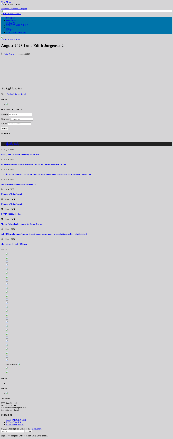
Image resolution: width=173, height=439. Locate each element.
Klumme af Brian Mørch (11, 194)
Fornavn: (4, 114)
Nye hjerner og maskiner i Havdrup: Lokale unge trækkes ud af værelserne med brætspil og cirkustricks (46, 174)
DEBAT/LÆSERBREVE (16, 32)
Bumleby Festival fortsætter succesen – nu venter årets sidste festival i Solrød (33, 164)
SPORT (9, 30)
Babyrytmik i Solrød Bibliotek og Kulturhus (20, 154)
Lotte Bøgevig (9, 54)
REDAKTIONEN (13, 422)
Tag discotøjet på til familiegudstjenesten (18, 184)
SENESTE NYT (13, 143)
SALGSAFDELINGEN (16, 420)
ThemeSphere (36, 429)
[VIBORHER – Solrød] (11, 14)
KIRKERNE (10, 23)
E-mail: (4, 124)
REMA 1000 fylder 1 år (11, 214)
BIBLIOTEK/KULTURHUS (17, 25)
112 (7, 27)
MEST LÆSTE (12, 145)
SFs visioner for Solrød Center (14, 244)
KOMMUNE (11, 20)
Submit (28, 431)
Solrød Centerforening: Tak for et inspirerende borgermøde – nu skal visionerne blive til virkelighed (44, 234)
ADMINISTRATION (15, 424)
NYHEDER (10, 18)
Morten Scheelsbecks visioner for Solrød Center (21, 224)
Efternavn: (5, 119)
